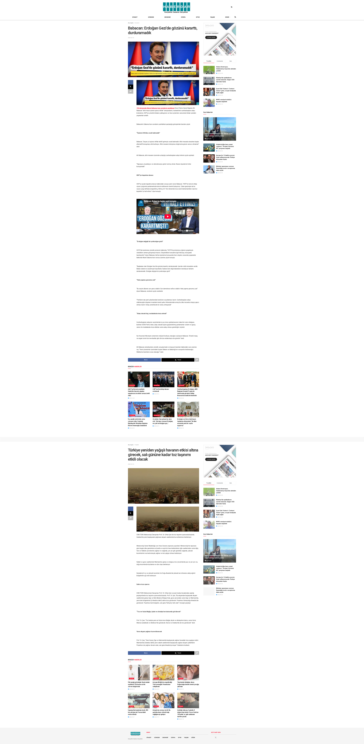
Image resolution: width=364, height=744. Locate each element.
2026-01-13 (181, 719)
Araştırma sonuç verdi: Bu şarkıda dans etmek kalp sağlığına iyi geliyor (161, 712)
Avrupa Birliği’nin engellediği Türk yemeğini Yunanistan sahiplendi (162, 684)
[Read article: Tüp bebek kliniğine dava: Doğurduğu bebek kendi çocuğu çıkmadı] (188, 672)
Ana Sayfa (130, 23)
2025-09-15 (156, 394)
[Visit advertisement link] (219, 39)
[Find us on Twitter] (231, 7)
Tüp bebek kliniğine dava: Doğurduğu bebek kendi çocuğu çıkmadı (188, 684)
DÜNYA (183, 17)
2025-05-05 (181, 398)
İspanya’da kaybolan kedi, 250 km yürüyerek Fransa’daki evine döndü (138, 712)
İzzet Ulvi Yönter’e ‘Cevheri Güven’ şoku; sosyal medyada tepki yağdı (226, 91)
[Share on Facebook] (130, 82)
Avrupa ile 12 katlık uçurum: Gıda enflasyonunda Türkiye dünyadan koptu (225, 157)
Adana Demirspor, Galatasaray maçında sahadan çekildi (226, 69)
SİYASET (135, 17)
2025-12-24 (131, 398)
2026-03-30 (208, 138)
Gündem (137, 23)
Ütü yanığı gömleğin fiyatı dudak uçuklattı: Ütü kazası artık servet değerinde (139, 684)
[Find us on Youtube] (235, 7)
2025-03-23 (131, 428)
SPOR (198, 17)
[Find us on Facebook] (228, 7)
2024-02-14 (181, 428)
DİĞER (227, 17)
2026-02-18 (131, 689)
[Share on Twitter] (130, 87)
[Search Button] (235, 17)
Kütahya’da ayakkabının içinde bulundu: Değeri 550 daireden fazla (225, 80)
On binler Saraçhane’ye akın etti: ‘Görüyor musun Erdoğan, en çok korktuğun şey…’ (163, 421)
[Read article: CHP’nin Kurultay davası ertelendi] (163, 379)
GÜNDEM (151, 17)
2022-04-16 (131, 37)
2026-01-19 (156, 717)
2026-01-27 (181, 689)
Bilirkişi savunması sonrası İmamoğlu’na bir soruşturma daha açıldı (225, 168)
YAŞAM (212, 17)
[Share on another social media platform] (130, 91)
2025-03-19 (156, 426)
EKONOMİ (167, 17)
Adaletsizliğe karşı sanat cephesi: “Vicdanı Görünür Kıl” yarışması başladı (225, 146)
